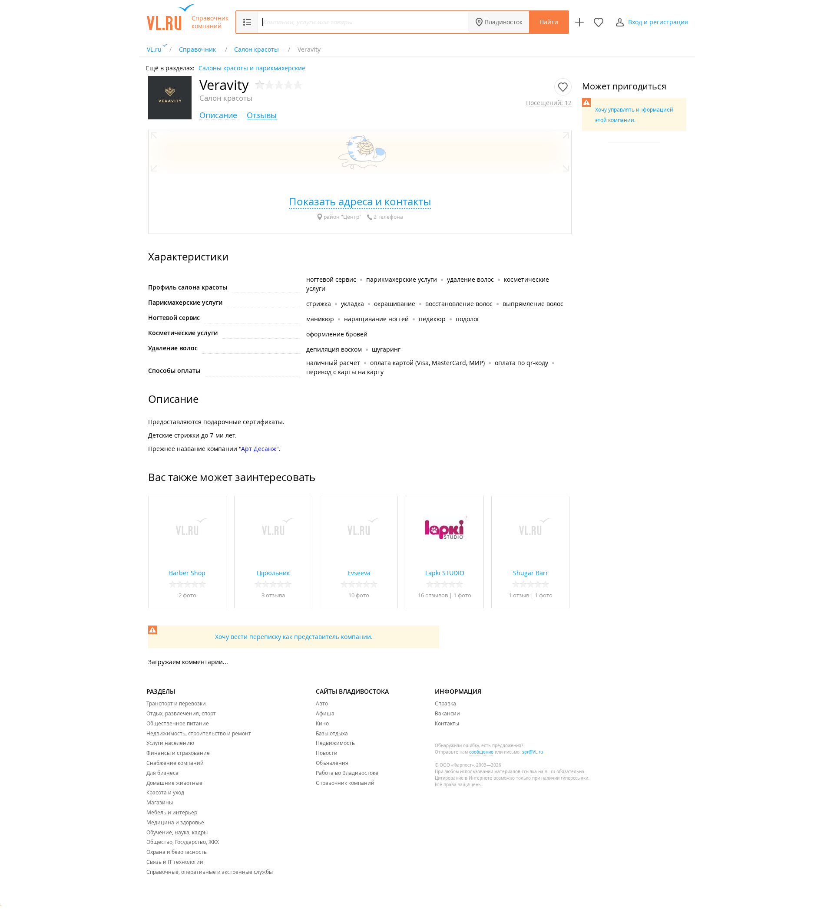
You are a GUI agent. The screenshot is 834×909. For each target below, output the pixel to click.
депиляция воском (334, 349)
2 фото (187, 595)
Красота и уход (165, 792)
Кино (322, 723)
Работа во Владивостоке (347, 772)
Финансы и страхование (178, 752)
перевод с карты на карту (345, 372)
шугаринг (386, 349)
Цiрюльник (273, 573)
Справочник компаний (210, 22)
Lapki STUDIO (444, 573)
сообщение (481, 752)
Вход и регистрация (658, 22)
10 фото (358, 595)
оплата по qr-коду (521, 363)
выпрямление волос (533, 304)
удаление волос (470, 279)
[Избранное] (598, 22)
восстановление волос (459, 304)
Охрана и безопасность (176, 851)
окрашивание (394, 304)
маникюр (320, 319)
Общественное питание (177, 723)
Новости (327, 752)
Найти (548, 22)
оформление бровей (336, 334)
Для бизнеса (162, 772)
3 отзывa (273, 595)
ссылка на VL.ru (538, 771)
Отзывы (262, 115)
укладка (352, 304)
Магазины (159, 802)
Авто (322, 703)
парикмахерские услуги (401, 279)
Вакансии (447, 713)
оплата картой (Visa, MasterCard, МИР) (427, 363)
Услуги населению (170, 742)
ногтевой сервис (331, 279)
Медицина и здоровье (175, 822)
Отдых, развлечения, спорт (181, 713)
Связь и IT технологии (174, 861)
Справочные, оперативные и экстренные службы (209, 871)
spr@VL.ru (532, 752)
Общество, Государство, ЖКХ (182, 841)
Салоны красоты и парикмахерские (252, 67)
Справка (445, 703)
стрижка (318, 304)
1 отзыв (519, 595)
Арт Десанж (258, 449)
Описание (218, 115)
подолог (468, 319)
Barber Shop (187, 573)
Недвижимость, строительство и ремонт (198, 733)
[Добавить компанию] (579, 22)
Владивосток (504, 22)
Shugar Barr (530, 573)
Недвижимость (335, 742)
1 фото (462, 595)
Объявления (332, 762)
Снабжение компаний (175, 762)
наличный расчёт (333, 363)
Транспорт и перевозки (176, 703)
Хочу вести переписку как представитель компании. (294, 636)
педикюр (432, 319)
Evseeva (359, 573)
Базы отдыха (332, 733)
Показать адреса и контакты (360, 201)
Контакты (447, 723)
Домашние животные (174, 782)
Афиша (325, 713)
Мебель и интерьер (171, 812)
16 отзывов (433, 595)
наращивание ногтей (376, 319)
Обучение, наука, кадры (177, 832)
